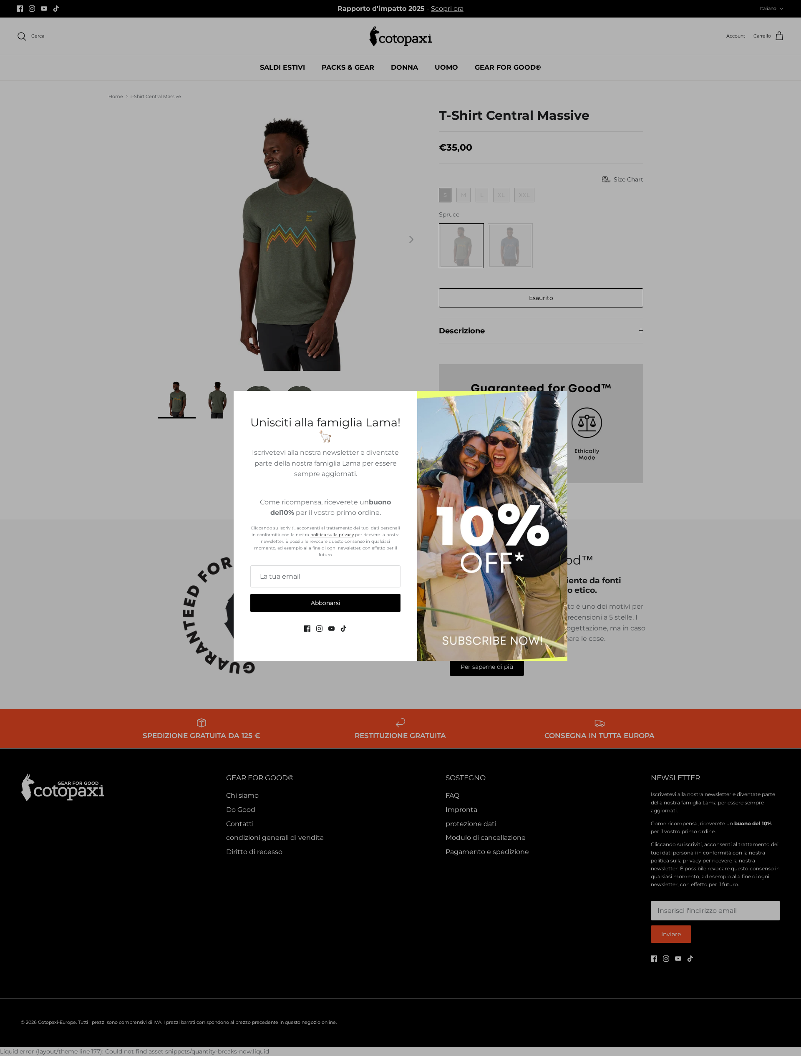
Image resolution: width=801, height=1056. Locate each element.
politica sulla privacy (332, 534)
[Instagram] (319, 628)
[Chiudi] (557, 401)
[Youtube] (331, 628)
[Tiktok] (343, 628)
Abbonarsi (325, 603)
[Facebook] (307, 628)
